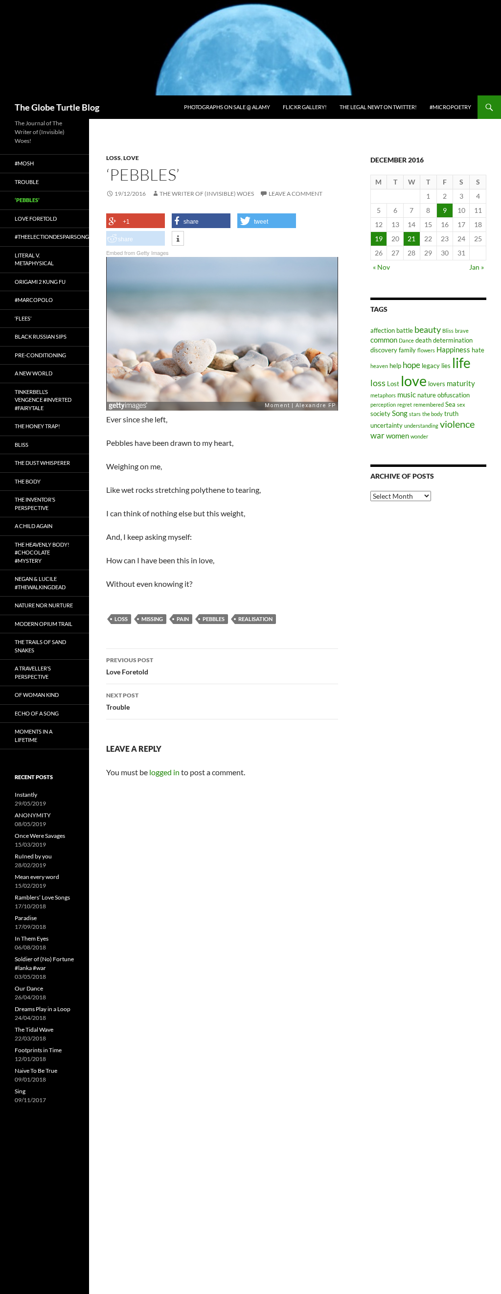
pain (183, 619)
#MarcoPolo (34, 300)
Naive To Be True (36, 1070)
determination (453, 340)
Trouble (122, 701)
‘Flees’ (23, 318)
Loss (113, 158)
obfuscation (453, 395)
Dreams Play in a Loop (42, 1009)
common (383, 339)
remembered (428, 404)
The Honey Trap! (37, 426)
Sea (450, 404)
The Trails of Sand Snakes (40, 646)
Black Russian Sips (41, 336)
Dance (406, 340)
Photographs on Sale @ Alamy (227, 107)
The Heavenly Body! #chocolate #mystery (42, 552)
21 (411, 238)
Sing (20, 1091)
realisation (255, 619)
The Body (28, 481)
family (407, 350)
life (461, 363)
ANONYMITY (33, 815)
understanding (421, 425)
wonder (419, 436)
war (377, 435)
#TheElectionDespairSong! (52, 236)
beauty (427, 329)
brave (462, 330)
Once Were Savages (40, 835)
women (397, 435)
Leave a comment (295, 193)
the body (432, 414)
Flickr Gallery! (305, 107)
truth (451, 413)
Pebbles (214, 619)
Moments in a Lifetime (33, 735)
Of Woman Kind (37, 695)
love (414, 380)
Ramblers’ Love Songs (42, 897)
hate (478, 350)
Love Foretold (129, 666)
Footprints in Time (38, 1050)
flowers (426, 350)
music (406, 394)
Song (400, 413)
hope (411, 365)
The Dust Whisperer (42, 463)
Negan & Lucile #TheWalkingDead (40, 583)
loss (121, 619)
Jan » (476, 267)
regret (404, 404)
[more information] (177, 238)
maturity (461, 383)
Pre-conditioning (40, 355)
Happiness (453, 349)
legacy (431, 366)
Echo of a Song (37, 713)
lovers (436, 384)
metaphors (383, 395)
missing (152, 619)
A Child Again (33, 526)
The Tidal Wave (34, 1029)
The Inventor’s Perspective (35, 503)
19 (379, 238)
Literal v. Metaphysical (34, 259)
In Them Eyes (31, 938)
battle (404, 330)
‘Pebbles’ (27, 200)
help (395, 366)
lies (446, 366)
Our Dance (29, 988)
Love (131, 158)
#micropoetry (450, 107)
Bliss (448, 330)
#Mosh (24, 163)
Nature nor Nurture (44, 605)
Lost (393, 384)
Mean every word (37, 876)
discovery (383, 350)
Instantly (26, 794)
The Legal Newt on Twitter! (378, 107)
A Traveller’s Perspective (33, 672)
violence (457, 424)
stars (415, 414)
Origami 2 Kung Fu (40, 281)
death (423, 340)
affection (382, 330)
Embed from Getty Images (137, 252)
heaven (379, 366)
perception (383, 404)
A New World (33, 373)
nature (426, 395)
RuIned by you (33, 856)
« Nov (381, 267)
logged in (164, 772)
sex (461, 404)
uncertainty (386, 425)
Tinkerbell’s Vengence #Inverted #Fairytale (43, 400)
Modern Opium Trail (43, 624)
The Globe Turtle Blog (57, 107)
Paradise (26, 918)
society (380, 413)
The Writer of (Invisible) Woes (206, 193)
